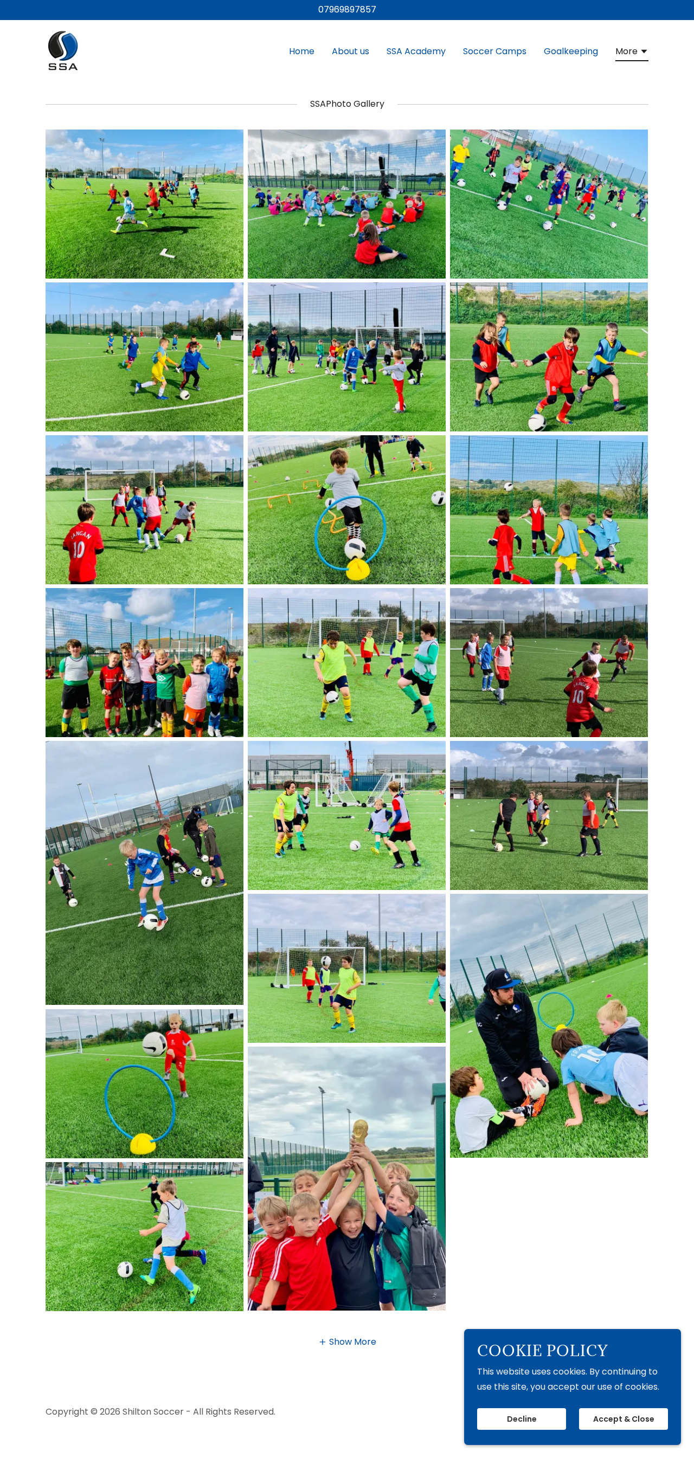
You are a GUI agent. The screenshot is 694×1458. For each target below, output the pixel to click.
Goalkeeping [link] (571, 51)
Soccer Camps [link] (494, 51)
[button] (631, 53)
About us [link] (350, 51)
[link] (63, 49)
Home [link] (301, 51)
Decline (522, 1419)
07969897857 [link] (347, 9)
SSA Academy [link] (416, 51)
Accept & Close (623, 1419)
